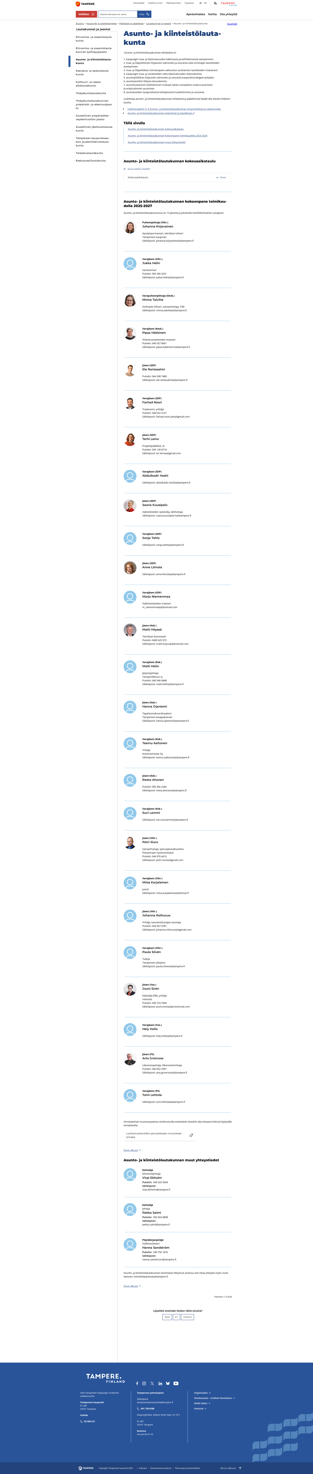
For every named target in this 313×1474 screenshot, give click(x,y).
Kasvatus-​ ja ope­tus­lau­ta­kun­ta (92, 72)
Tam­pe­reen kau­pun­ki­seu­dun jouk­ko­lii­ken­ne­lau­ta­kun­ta (93, 142)
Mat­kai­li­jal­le (139, 3)
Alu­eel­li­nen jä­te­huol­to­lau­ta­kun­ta (94, 128)
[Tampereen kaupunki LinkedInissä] (160, 1383)
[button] (167, 1317)
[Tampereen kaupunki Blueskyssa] (168, 1383)
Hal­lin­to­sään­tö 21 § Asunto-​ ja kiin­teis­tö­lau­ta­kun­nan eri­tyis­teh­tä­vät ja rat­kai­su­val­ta (174, 109)
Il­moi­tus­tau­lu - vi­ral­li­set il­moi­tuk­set (213, 1398)
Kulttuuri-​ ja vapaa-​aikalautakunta (88, 83)
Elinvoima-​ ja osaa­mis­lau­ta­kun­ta (94, 39)
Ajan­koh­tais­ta (195, 14)
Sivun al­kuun (131, 1150)
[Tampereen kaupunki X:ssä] (152, 1383)
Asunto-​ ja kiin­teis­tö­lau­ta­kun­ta (94, 61)
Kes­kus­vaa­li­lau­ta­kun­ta (91, 160)
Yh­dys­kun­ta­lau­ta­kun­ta (91, 93)
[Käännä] (215, 3)
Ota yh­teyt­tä (228, 14)
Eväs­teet (143, 1468)
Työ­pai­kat (189, 3)
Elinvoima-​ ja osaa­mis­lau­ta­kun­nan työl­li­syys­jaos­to (94, 50)
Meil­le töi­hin (200, 1403)
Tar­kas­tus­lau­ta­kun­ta (89, 153)
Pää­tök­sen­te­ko (173, 3)
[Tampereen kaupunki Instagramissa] (144, 1383)
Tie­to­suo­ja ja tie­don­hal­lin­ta (187, 1468)
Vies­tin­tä (198, 1408)
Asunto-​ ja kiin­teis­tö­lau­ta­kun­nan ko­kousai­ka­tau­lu (156, 129)
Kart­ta (212, 14)
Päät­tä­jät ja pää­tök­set (131, 23)
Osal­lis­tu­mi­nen (155, 3)
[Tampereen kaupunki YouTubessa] (176, 1383)
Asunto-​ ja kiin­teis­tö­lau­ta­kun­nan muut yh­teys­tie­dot (157, 142)
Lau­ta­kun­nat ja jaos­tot (158, 23)
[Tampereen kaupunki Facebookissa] (137, 1383)
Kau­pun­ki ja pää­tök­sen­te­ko (101, 23)
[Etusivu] (86, 4)
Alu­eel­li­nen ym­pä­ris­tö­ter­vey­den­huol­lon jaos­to (93, 117)
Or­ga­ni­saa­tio (201, 1392)
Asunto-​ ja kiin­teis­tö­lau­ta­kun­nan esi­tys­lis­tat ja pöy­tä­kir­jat (160, 113)
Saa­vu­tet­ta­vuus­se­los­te (160, 1468)
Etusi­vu (80, 23)
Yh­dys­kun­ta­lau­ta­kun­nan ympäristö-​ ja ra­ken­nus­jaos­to (94, 104)
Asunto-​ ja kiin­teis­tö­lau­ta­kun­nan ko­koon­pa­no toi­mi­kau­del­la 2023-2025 (167, 135)
